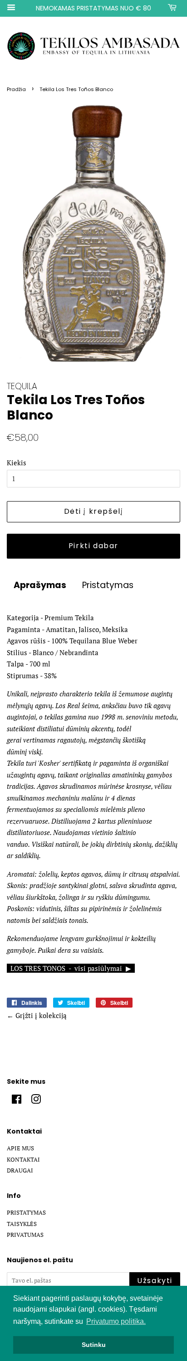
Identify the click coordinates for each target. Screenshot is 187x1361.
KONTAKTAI (23, 1159)
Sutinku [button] (94, 1344)
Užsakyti (154, 1280)
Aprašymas (40, 585)
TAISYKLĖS (22, 1224)
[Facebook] (16, 1101)
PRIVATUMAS (25, 1235)
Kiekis (16, 462)
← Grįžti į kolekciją (37, 1015)
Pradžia (16, 89)
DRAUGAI (20, 1170)
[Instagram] (36, 1101)
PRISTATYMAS (26, 1212)
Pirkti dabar (93, 546)
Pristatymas (107, 585)
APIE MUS (20, 1148)
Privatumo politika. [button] (116, 1321)
